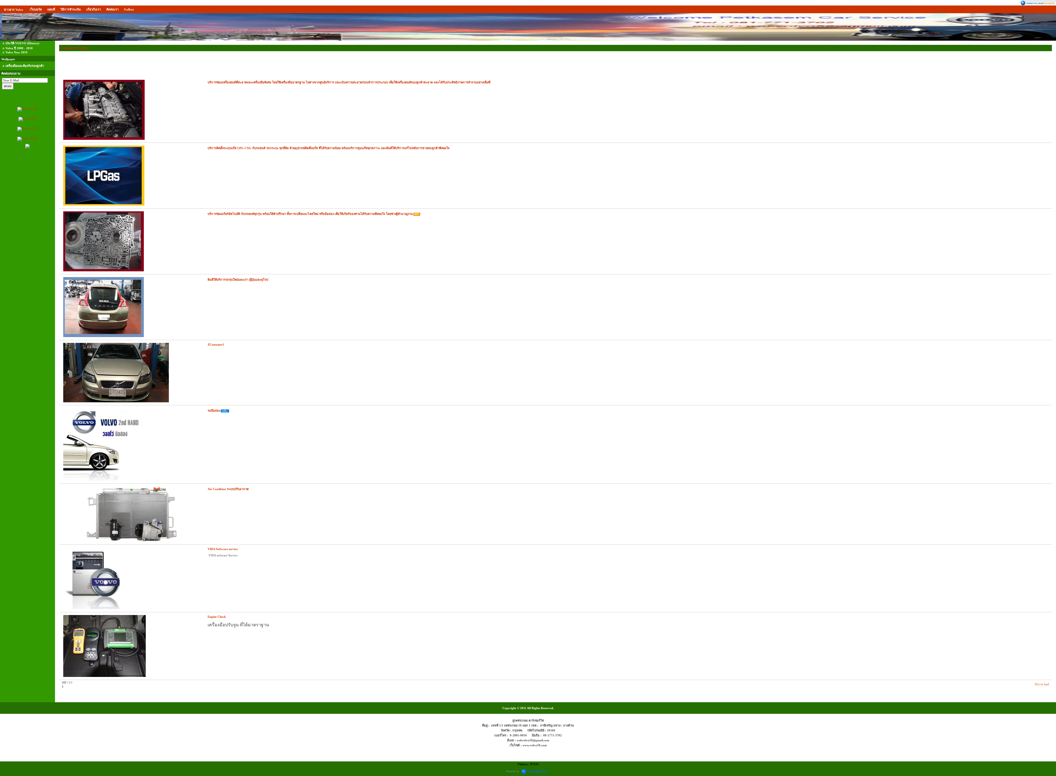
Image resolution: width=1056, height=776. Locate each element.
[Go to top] (1042, 684)
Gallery (129, 9)
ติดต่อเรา (112, 9)
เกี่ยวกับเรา (93, 9)
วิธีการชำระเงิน (71, 9)
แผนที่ (51, 9)
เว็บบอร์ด (36, 9)
